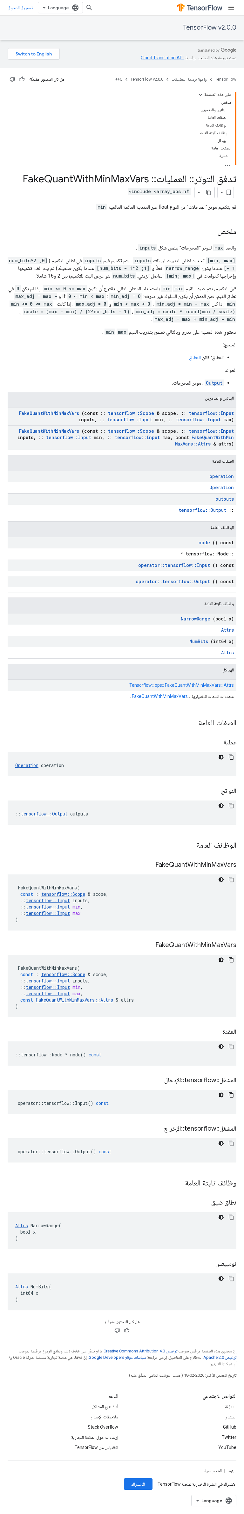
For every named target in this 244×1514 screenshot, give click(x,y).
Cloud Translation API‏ (162, 57)
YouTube (227, 1447)
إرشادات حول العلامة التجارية (94, 1437)
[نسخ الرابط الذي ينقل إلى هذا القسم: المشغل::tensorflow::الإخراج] (156, 1129)
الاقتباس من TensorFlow (96, 1447)
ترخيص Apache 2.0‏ (219, 1357)
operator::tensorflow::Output (173, 581)
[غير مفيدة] (12, 79)
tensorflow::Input (211, 413)
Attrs (227, 630)
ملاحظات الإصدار (104, 1416)
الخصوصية (213, 1470)
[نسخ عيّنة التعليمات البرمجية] (231, 757)
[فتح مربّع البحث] (89, 7)
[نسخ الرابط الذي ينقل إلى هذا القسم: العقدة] (214, 1032)
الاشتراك (138, 1484)
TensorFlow (225, 79)
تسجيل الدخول (20, 7)
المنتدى (230, 1416)
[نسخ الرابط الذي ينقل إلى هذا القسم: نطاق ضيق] (203, 1203)
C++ (118, 79)
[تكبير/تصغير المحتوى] (200, 94)
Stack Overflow (103, 1427)
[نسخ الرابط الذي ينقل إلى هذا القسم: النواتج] (213, 791)
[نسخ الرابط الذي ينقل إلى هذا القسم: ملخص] (211, 232)
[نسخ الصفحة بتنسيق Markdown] (208, 192)
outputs (224, 499)
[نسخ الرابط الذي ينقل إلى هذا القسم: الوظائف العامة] (188, 846)
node (204, 543)
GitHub (229, 1427)
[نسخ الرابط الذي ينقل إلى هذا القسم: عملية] (215, 743)
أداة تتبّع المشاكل (105, 1406)
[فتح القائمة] (231, 7)
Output (214, 383)
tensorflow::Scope (131, 413)
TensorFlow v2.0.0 (209, 28)
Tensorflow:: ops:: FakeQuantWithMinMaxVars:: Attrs (181, 685)
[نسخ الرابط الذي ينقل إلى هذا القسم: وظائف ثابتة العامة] (176, 1183)
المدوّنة (230, 1406)
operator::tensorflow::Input (174, 565)
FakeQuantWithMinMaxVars (49, 413)
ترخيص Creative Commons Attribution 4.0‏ (140, 1351)
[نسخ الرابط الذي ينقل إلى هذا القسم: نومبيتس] (207, 1264)
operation (221, 476)
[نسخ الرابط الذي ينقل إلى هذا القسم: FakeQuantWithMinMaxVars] (147, 865)
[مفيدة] (22, 79)
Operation (221, 487)
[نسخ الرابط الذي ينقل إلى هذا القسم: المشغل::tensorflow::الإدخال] (156, 1080)
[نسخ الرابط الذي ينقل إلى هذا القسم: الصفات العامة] (190, 723)
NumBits (198, 641)
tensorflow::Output (202, 510)
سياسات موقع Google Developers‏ (117, 1357)
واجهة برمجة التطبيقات (189, 79)
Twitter (229, 1437)
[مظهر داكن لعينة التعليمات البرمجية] (221, 757)
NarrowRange (195, 619)
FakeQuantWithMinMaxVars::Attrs (204, 440)
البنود (232, 1470)
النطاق (195, 357)
